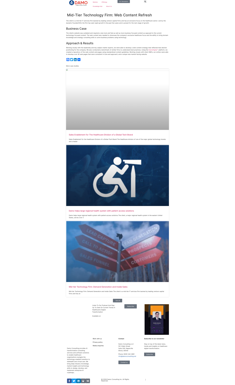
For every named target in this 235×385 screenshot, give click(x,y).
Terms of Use (140, 380)
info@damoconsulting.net (127, 356)
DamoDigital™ (153, 50)
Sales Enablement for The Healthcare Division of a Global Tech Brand (101, 135)
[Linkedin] (78, 381)
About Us (109, 6)
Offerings (104, 2)
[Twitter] (74, 381)
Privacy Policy (151, 380)
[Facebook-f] (69, 381)
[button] (145, 1)
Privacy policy (98, 342)
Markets (95, 2)
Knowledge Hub (97, 6)
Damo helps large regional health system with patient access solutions (101, 211)
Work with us (97, 339)
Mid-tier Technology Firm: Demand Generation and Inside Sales (98, 287)
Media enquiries (98, 346)
